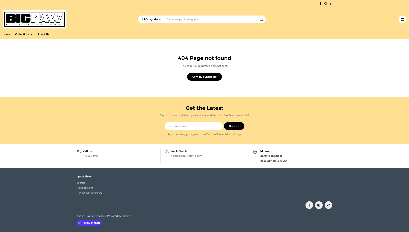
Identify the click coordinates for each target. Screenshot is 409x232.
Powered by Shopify (119, 215)
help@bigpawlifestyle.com (186, 155)
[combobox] (202, 19)
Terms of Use (214, 134)
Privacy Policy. (232, 134)
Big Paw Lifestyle (96, 215)
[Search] (261, 19)
